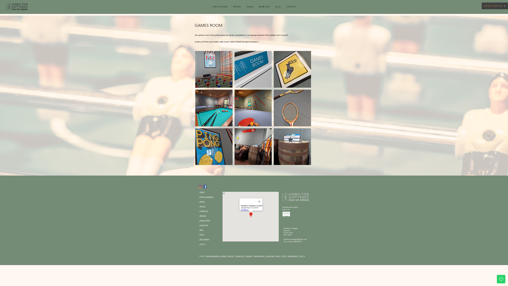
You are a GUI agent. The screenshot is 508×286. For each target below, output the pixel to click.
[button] (220, 6)
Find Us (231, 256)
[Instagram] (200, 186)
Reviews (249, 256)
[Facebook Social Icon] (205, 186)
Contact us (239, 256)
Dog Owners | (293, 256)
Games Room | (260, 256)
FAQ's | (285, 256)
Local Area (270, 256)
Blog (278, 256)
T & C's (302, 256)
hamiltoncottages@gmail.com (295, 239)
